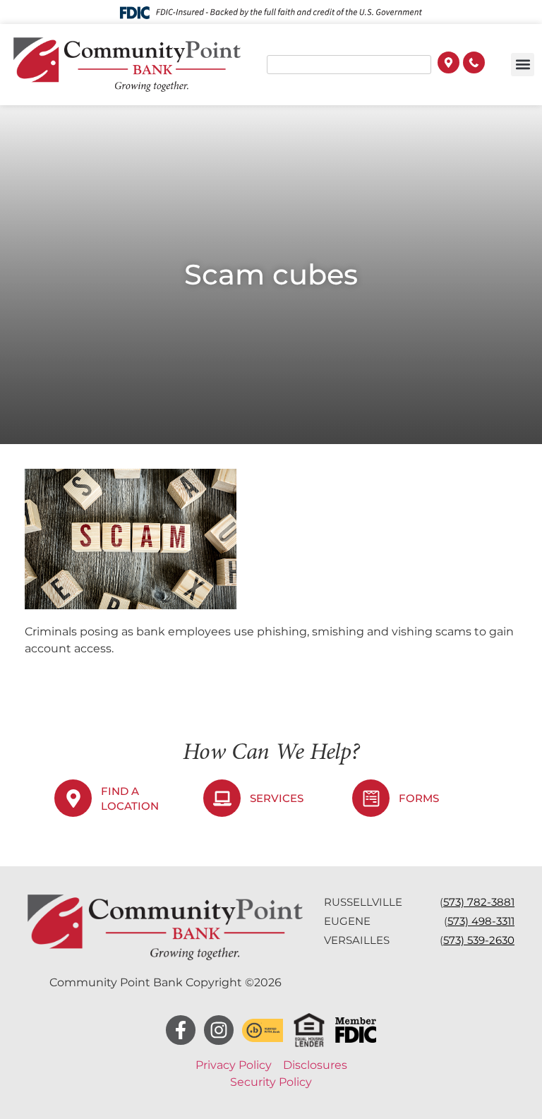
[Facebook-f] (180, 1030)
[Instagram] (219, 1030)
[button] (522, 64)
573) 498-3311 (480, 921)
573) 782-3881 (478, 902)
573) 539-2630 (478, 940)
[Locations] (448, 64)
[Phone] (474, 64)
